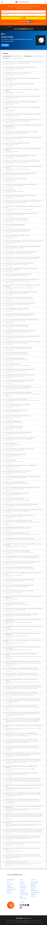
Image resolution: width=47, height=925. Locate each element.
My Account (33, 888)
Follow (5, 45)
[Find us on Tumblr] (28, 905)
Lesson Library (3, 26)
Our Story (22, 883)
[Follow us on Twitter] (21, 905)
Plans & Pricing (23, 889)
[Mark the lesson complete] (44, 62)
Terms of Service (36, 922)
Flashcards (9, 885)
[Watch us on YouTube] (23, 905)
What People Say (23, 887)
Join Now (23, 18)
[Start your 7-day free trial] (11, 905)
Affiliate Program (23, 898)
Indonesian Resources (11, 889)
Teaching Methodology (35, 892)
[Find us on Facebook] (26, 905)
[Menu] (2, 2)
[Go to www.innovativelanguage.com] (23, 918)
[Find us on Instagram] (21, 907)
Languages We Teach (24, 892)
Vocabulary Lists (10, 887)
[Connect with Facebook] (30, 21)
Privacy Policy (20, 23)
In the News (22, 891)
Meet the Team (23, 885)
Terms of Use (16, 23)
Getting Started (34, 883)
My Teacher (9, 891)
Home (8, 882)
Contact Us (33, 896)
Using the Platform (34, 890)
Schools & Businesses (24, 894)
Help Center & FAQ (34, 882)
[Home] (22, 2)
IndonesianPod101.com (36, 920)
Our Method (22, 882)
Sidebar (23, 29)
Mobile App (9, 892)
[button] (45, 2)
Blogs (21, 896)
